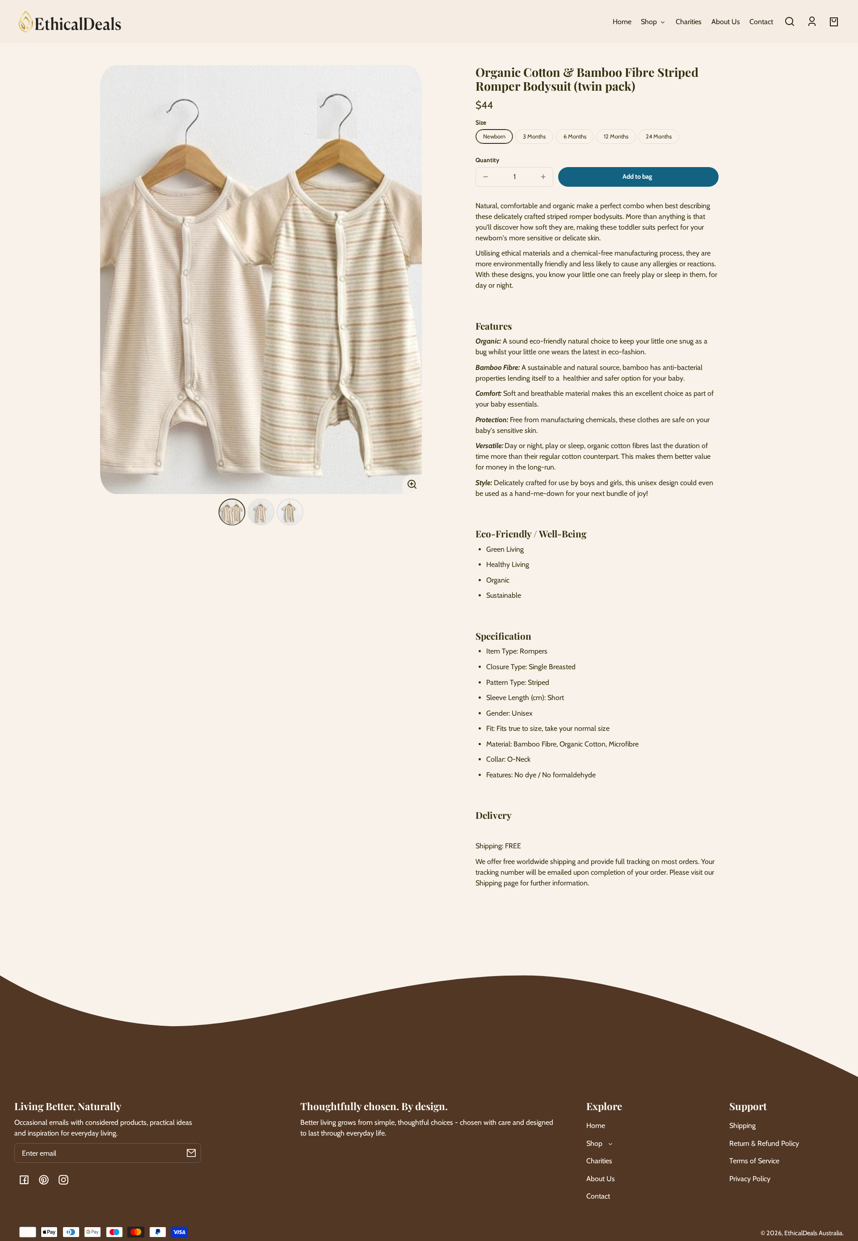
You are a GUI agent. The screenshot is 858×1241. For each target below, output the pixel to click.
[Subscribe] (191, 1153)
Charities (599, 1161)
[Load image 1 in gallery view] (232, 512)
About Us (600, 1178)
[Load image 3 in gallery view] (290, 512)
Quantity (487, 160)
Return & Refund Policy (764, 1143)
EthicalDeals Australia (813, 1233)
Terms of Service (754, 1161)
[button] (789, 21)
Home (595, 1125)
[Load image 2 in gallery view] (261, 512)
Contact (598, 1196)
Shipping (742, 1125)
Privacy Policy (749, 1178)
